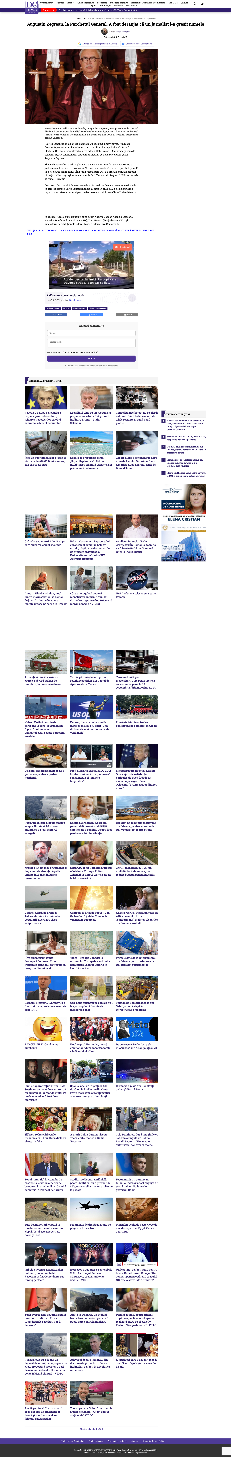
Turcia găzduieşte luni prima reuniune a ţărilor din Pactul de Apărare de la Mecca (89, 680)
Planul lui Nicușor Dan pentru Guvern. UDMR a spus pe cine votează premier (186, 474)
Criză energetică (86, 2)
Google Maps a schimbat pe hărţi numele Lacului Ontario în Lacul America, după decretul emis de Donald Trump (136, 463)
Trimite (91, 358)
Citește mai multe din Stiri (91, 1429)
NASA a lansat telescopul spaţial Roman (136, 595)
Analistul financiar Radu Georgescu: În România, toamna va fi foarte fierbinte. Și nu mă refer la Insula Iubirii (136, 546)
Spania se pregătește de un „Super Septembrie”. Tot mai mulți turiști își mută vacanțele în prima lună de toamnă (91, 463)
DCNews (32, 7)
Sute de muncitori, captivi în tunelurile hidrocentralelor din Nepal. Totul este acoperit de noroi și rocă (44, 1230)
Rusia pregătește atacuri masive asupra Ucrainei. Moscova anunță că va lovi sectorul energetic (45, 828)
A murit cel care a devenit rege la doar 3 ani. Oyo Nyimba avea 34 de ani (136, 1363)
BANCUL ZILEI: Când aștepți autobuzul (42, 1046)
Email (129, 315)
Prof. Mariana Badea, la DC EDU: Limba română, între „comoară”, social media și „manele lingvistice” (90, 776)
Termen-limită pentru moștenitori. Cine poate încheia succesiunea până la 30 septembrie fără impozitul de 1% (136, 682)
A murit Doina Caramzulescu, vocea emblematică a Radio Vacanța (88, 1138)
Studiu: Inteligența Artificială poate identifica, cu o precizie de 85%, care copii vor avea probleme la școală (91, 1185)
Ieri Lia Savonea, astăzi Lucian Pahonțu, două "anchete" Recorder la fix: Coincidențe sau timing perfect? (44, 1275)
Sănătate (173, 2)
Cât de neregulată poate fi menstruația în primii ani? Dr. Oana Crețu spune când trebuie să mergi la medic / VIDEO (91, 599)
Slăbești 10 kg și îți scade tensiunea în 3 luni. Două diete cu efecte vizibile (45, 1138)
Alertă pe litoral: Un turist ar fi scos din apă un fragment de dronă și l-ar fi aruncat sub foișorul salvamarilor (43, 1413)
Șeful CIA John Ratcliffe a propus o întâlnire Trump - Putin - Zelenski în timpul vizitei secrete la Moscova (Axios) (91, 873)
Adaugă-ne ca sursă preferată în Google (99, 43)
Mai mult (132, 5)
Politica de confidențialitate (73, 1441)
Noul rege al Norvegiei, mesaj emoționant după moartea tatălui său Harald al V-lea (90, 1048)
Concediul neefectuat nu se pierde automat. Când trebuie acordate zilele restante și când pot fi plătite (137, 418)
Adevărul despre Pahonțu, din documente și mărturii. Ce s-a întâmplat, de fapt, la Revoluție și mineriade (90, 1365)
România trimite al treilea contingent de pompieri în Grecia (136, 723)
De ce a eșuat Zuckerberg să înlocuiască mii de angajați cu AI (136, 1046)
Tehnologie (105, 5)
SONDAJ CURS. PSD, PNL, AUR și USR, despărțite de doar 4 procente (186, 438)
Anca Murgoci (123, 31)
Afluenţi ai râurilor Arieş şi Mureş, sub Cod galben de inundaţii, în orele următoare (43, 680)
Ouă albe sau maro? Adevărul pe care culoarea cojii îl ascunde (45, 543)
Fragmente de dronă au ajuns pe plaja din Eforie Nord (90, 1226)
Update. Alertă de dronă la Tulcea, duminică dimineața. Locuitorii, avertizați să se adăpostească (42, 918)
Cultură (184, 2)
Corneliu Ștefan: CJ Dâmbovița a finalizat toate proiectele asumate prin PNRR (45, 1006)
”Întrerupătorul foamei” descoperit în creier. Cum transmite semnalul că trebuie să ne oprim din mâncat (45, 963)
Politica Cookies (96, 1441)
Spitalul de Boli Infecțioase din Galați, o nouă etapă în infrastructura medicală (135, 1006)
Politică (60, 2)
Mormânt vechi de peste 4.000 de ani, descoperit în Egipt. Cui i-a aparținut (136, 1228)
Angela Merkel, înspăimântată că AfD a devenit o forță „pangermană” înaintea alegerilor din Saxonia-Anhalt (137, 918)
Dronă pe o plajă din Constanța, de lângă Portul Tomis (135, 1087)
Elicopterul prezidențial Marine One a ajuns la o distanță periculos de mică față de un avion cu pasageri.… (104, 10)
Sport (94, 5)
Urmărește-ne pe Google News (139, 43)
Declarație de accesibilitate (154, 1441)
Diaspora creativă (119, 2)
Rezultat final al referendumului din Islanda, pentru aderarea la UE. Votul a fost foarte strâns (136, 826)
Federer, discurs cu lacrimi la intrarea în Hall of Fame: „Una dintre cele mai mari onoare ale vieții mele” (89, 727)
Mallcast (118, 5)
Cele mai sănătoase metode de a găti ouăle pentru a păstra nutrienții (44, 774)
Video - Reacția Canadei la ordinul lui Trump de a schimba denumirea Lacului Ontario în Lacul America (90, 963)
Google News (75, 300)
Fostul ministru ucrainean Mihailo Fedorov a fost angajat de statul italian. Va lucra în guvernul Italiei (137, 1185)
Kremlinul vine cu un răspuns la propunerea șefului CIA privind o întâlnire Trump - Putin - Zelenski (90, 418)
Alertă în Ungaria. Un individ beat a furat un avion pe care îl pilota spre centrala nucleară (89, 1318)
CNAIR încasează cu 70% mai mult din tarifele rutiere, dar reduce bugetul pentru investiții (135, 871)
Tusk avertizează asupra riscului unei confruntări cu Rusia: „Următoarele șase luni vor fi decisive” (45, 1320)
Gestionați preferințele (117, 1441)
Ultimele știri (46, 2)
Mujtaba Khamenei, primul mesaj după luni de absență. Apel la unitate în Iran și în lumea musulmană (46, 873)
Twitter (94, 315)
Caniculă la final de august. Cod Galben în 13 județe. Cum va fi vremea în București (90, 916)
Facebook (58, 315)
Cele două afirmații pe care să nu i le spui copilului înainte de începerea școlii (91, 1006)
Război (70, 2)
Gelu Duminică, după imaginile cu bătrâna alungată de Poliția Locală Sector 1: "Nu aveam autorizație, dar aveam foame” (137, 1140)
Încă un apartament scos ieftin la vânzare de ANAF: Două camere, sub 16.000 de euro (45, 461)
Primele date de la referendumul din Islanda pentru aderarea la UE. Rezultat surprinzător (136, 961)
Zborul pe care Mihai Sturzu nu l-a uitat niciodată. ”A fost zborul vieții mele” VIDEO (91, 1411)
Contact (134, 1441)
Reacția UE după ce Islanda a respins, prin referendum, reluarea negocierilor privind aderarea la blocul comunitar (43, 418)
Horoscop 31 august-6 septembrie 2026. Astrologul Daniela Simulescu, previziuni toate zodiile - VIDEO (91, 1275)
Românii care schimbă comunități (148, 2)
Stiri (85, 18)
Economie (102, 2)
